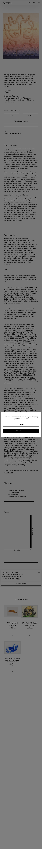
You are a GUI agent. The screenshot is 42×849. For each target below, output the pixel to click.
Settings (21, 424)
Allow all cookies (21, 431)
